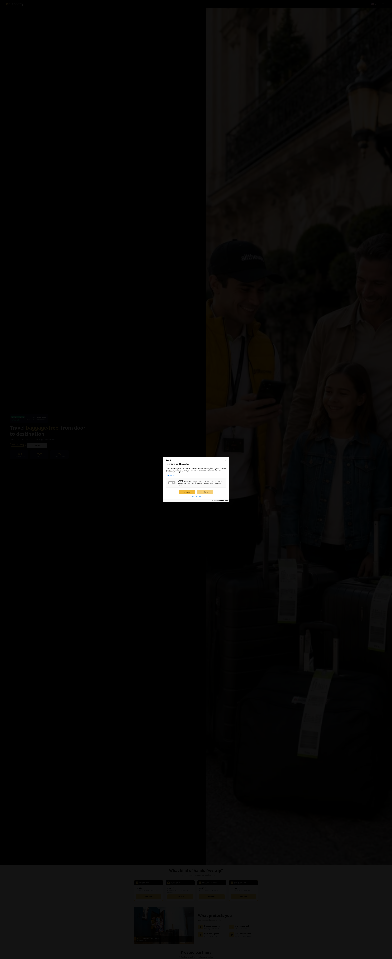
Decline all (205, 492)
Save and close (196, 496)
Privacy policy (170, 475)
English (168, 460)
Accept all (187, 492)
